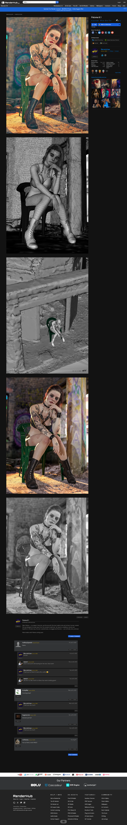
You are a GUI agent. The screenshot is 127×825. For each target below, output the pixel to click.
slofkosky (25, 740)
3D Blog (103, 816)
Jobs (124, 6)
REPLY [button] (70, 649)
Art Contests (104, 807)
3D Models (70, 804)
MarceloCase (28, 653)
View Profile (118, 72)
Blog (119, 6)
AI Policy (33, 808)
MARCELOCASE (18, 14)
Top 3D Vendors (54, 801)
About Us (15, 799)
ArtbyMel (25, 690)
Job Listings (104, 819)
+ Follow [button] (111, 51)
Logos (21, 799)
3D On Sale (68, 6)
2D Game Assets (89, 816)
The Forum (104, 813)
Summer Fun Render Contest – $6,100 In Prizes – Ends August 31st (85, 9)
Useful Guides (53, 816)
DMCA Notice (53, 813)
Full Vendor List (54, 804)
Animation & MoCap (73, 819)
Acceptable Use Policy (17, 808)
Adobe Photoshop (98, 40)
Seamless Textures (90, 798)
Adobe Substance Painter (113, 40)
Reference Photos (89, 807)
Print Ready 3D (72, 810)
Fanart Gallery (105, 801)
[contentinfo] (27, 2)
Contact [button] (117, 51)
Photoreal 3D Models (73, 816)
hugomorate (26, 715)
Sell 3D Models (84, 6)
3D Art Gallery (105, 798)
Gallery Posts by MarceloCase (98, 77)
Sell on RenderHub (55, 798)
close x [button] (125, 8)
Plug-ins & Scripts (89, 813)
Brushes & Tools (89, 810)
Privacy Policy (23, 806)
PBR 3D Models (72, 813)
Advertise (26, 799)
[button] (47, 75)
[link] (119, 2)
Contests (107, 6)
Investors (33, 799)
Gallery (92, 6)
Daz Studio (104, 43)
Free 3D (75, 6)
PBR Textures (88, 801)
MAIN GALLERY (9, 14)
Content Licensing (55, 810)
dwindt (26, 662)
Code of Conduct (27, 808)
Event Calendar (105, 810)
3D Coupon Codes (55, 807)
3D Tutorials (88, 819)
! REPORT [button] (86, 617)
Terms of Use (16, 806)
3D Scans (70, 807)
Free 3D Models (72, 798)
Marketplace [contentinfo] (57, 6)
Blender (96, 43)
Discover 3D (4, 6)
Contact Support (54, 819)
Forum (114, 6)
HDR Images (88, 804)
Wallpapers (99, 6)
